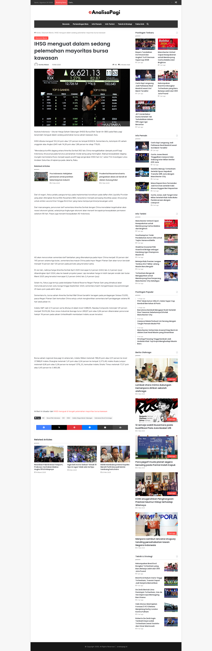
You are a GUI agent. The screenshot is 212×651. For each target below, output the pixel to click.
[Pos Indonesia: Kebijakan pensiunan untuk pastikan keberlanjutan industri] (41, 176)
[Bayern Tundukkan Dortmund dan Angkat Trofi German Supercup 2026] (145, 44)
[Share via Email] (105, 427)
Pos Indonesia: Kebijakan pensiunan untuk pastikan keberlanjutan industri (61, 176)
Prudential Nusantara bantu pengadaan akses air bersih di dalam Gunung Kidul (113, 176)
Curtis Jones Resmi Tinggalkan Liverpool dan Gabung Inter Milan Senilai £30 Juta (162, 158)
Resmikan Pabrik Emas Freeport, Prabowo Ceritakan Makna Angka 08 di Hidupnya (48, 467)
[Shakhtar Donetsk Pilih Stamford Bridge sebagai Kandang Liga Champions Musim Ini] (171, 250)
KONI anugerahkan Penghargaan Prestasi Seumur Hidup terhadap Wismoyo (154, 502)
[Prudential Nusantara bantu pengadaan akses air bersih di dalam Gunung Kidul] (91, 176)
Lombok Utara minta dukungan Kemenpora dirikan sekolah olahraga (153, 388)
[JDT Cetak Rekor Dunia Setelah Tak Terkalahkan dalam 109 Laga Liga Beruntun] (145, 106)
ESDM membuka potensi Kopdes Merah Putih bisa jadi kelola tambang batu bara (114, 467)
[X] (59, 427)
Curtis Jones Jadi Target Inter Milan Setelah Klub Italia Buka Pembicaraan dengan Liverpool (164, 199)
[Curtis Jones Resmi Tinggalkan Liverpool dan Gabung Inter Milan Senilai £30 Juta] (142, 157)
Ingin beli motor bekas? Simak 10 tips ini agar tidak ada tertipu (82, 465)
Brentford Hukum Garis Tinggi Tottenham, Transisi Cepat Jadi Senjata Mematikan (148, 580)
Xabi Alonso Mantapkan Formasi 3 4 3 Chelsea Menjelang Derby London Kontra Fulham (146, 608)
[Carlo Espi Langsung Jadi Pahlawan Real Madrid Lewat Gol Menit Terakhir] (145, 75)
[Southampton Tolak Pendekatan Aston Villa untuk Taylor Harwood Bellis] (171, 238)
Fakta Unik (139, 24)
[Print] (120, 427)
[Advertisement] (82, 235)
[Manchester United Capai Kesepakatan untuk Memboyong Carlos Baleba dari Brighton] (168, 44)
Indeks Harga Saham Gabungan (82, 418)
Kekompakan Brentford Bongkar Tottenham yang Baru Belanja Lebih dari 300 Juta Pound (168, 88)
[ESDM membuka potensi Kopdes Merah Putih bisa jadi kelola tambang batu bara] (115, 454)
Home (38, 33)
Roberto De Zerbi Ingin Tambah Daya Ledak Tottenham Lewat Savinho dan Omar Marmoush (147, 622)
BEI (43, 418)
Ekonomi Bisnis (47, 33)
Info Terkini (110, 24)
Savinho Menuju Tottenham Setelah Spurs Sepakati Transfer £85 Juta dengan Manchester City (163, 173)
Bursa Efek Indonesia (53, 418)
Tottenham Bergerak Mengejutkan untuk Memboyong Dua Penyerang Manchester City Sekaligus (148, 277)
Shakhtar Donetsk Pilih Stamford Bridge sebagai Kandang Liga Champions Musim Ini (147, 251)
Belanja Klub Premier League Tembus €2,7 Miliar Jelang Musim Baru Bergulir (148, 264)
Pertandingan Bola (80, 24)
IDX (63, 418)
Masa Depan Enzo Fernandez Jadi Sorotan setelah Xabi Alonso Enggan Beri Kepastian (164, 186)
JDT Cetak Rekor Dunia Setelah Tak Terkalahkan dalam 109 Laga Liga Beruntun (144, 119)
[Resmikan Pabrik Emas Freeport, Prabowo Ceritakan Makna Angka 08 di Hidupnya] (49, 454)
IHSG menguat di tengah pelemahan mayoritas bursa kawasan (80, 411)
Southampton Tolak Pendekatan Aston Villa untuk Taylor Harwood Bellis (148, 238)
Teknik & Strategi (125, 24)
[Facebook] (44, 427)
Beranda (65, 24)
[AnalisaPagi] (106, 12)
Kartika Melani (44, 65)
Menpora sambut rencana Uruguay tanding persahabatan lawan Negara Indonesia (155, 542)
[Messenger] (89, 427)
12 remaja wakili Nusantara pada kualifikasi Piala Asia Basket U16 (154, 426)
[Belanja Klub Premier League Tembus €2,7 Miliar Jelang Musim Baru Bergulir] (171, 264)
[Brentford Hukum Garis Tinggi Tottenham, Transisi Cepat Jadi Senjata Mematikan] (171, 581)
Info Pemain (97, 24)
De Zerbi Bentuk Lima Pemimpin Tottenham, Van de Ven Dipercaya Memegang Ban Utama (148, 593)
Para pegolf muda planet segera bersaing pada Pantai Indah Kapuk (155, 463)
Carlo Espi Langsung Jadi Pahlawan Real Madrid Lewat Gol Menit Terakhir (97, 2)
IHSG (68, 418)
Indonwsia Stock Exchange (103, 418)
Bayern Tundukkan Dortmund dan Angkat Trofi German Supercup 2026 (144, 56)
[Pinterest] (74, 427)
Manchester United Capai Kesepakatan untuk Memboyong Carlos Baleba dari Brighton (167, 57)
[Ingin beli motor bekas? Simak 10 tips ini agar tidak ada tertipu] (82, 454)
